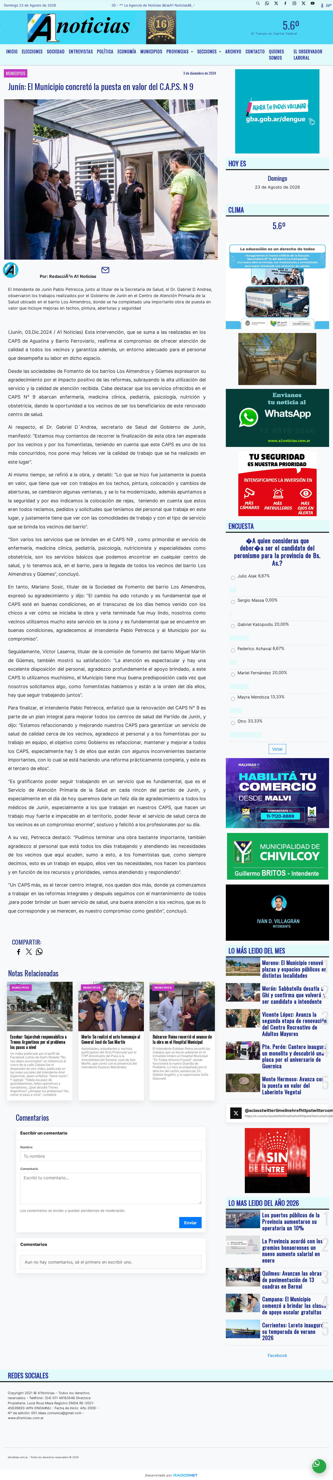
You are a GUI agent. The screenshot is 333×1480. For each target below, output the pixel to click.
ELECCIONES (32, 51)
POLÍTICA (105, 51)
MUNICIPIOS (151, 51)
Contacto (255, 51)
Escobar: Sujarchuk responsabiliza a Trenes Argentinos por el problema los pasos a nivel (38, 1042)
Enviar (190, 1222)
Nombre (26, 1147)
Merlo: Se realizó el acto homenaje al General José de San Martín (110, 1039)
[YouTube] (314, 5)
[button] (259, 5)
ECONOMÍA (127, 51)
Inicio (12, 51)
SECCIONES (207, 51)
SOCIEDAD (56, 51)
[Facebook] (287, 5)
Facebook (277, 1355)
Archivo (233, 51)
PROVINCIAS (178, 51)
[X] (278, 5)
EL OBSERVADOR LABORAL (308, 54)
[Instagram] (296, 5)
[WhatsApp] (269, 5)
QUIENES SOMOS (276, 54)
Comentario (29, 1169)
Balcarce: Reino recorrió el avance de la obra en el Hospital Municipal (182, 1039)
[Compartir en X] (29, 952)
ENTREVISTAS (81, 51)
